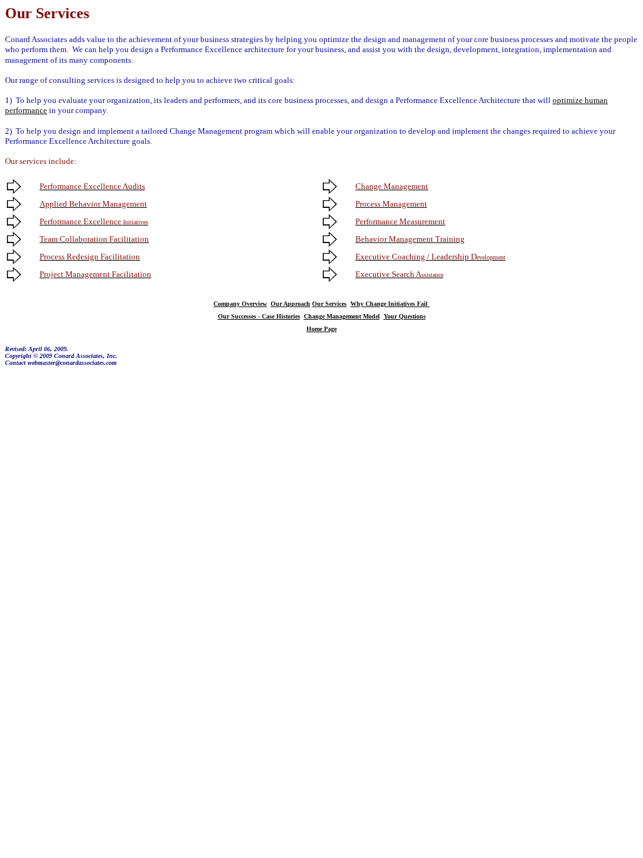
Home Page (321, 328)
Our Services (329, 303)
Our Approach (290, 303)
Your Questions (405, 316)
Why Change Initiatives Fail (390, 303)
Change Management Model (342, 316)
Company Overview (240, 303)
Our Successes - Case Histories (259, 316)
